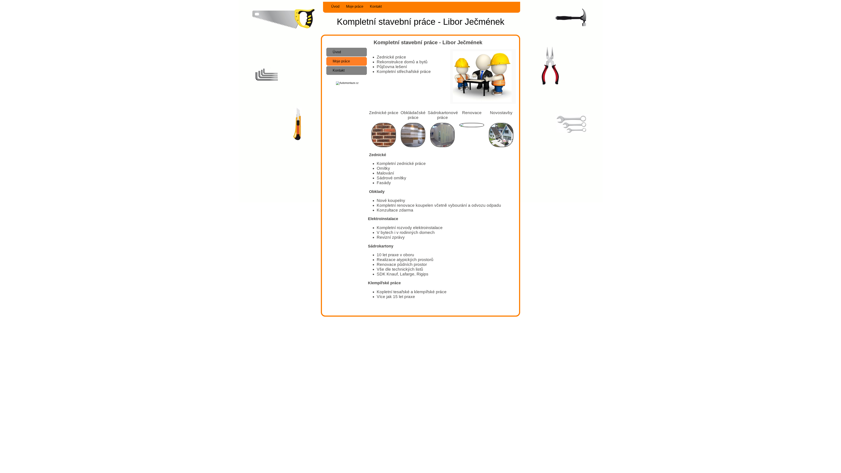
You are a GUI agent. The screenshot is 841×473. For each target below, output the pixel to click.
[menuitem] (332, 6)
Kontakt (376, 6)
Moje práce (354, 6)
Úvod (335, 6)
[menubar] (353, 6)
